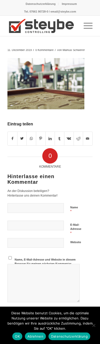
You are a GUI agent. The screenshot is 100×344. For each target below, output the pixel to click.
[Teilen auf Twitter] (22, 138)
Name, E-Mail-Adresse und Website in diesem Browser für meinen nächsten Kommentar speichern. (45, 264)
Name (74, 209)
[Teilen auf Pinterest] (40, 138)
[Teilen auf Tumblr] (59, 138)
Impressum (69, 3)
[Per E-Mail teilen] (87, 138)
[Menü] (85, 26)
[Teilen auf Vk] (69, 138)
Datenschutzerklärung (41, 3)
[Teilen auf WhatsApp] (31, 138)
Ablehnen (35, 336)
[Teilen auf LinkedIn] (50, 138)
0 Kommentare (44, 49)
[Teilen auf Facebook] (12, 138)
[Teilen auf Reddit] (78, 138)
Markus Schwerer (74, 49)
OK (17, 336)
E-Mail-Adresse (75, 229)
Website (75, 242)
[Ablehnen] (93, 325)
